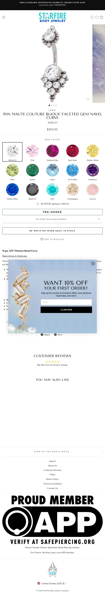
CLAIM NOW (66, 310)
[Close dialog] (93, 263)
